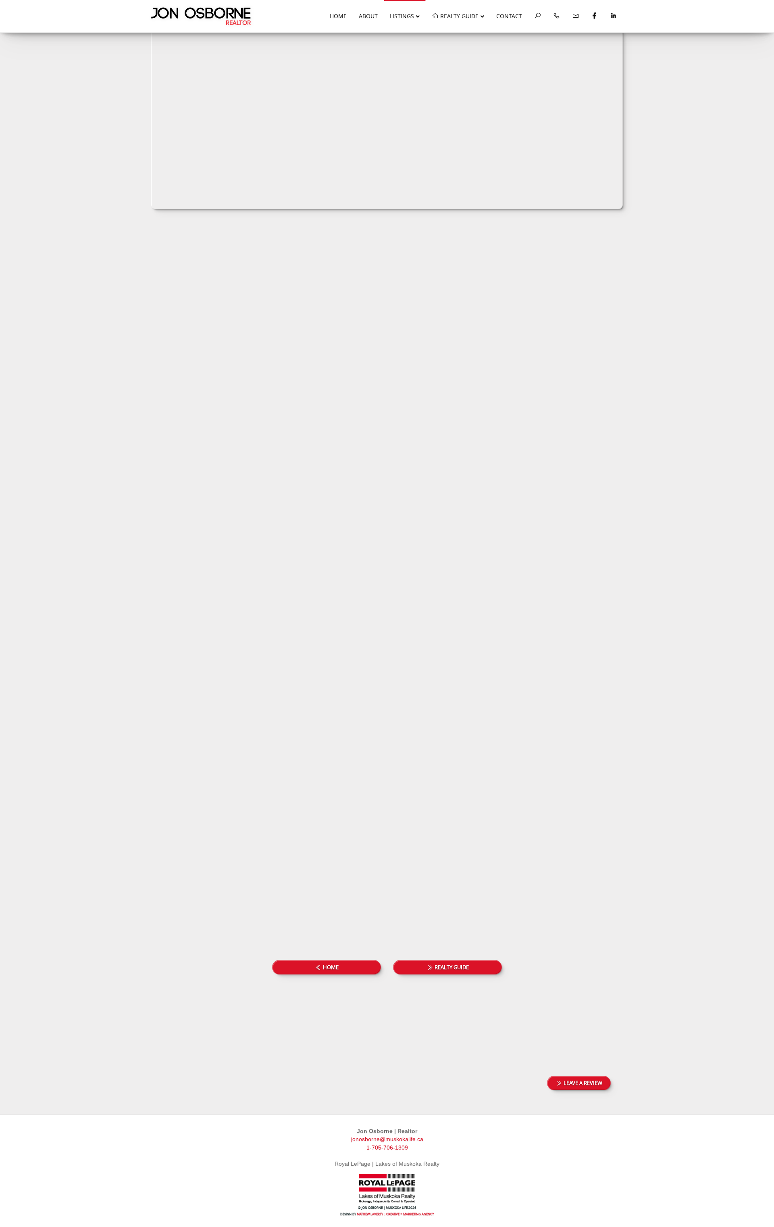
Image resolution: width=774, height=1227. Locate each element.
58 (352, 918)
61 (402, 918)
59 (369, 918)
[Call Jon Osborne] (556, 16)
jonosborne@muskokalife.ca (387, 1139)
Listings (402, 16)
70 (449, 918)
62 (418, 918)
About (368, 16)
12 (569, 274)
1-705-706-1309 (387, 1147)
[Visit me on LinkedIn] (613, 16)
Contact (509, 16)
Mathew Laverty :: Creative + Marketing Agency (395, 1214)
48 (598, 274)
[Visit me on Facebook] (594, 16)
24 (584, 274)
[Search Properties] (537, 16)
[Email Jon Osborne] (575, 16)
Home (338, 16)
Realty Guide (459, 16)
